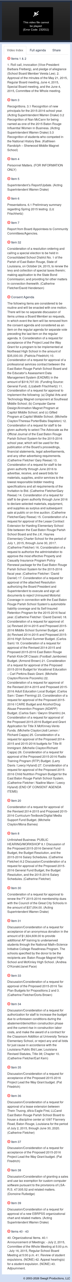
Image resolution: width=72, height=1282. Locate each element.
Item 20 (15, 800)
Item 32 (15, 242)
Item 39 (15, 1203)
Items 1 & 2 (18, 58)
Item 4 (14, 159)
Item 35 (15, 1067)
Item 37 (15, 1141)
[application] (36, 21)
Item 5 (14, 178)
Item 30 (15, 888)
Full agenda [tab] (38, 50)
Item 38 (15, 1170)
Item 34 (15, 1004)
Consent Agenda (22, 297)
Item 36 (15, 1095)
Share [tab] (56, 50)
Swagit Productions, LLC (55, 1278)
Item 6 (14, 198)
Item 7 (14, 222)
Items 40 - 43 (19, 1231)
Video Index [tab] (15, 50)
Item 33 (15, 975)
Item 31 (15, 921)
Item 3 (14, 100)
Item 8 (14, 833)
